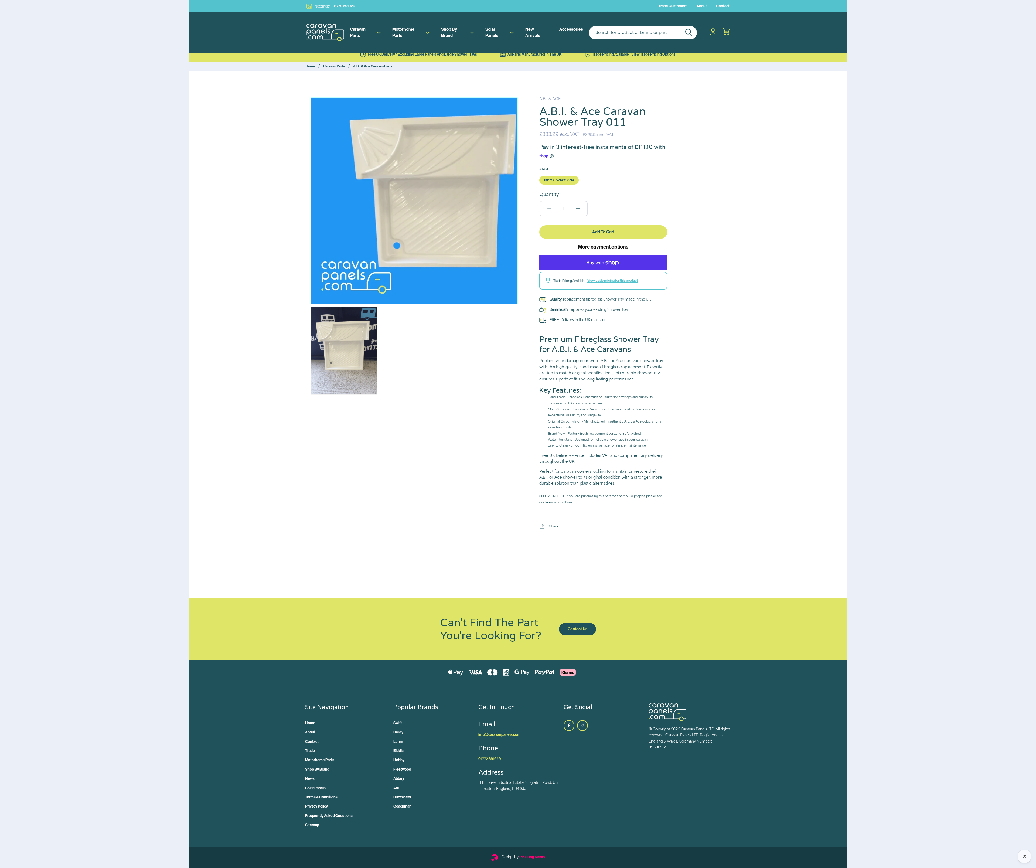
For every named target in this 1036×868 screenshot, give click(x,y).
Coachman (402, 806)
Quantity (549, 194)
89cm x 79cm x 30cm (559, 180)
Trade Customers (672, 6)
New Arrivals (532, 32)
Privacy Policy (316, 806)
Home (310, 66)
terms (549, 502)
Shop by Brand (449, 32)
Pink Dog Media (532, 857)
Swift (397, 723)
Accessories (571, 29)
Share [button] (553, 526)
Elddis (398, 750)
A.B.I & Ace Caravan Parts (372, 66)
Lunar (398, 741)
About (702, 6)
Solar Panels (491, 32)
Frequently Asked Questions (329, 815)
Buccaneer (402, 797)
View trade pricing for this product (612, 280)
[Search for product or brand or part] (688, 32)
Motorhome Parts (403, 32)
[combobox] (643, 32)
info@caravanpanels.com (499, 734)
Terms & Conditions (321, 797)
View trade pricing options (653, 54)
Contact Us (577, 629)
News (310, 778)
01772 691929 (335, 6)
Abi (396, 788)
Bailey (398, 732)
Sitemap (312, 825)
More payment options (603, 247)
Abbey (398, 778)
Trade (310, 750)
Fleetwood (402, 769)
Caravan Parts (358, 32)
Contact (723, 6)
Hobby (398, 760)
